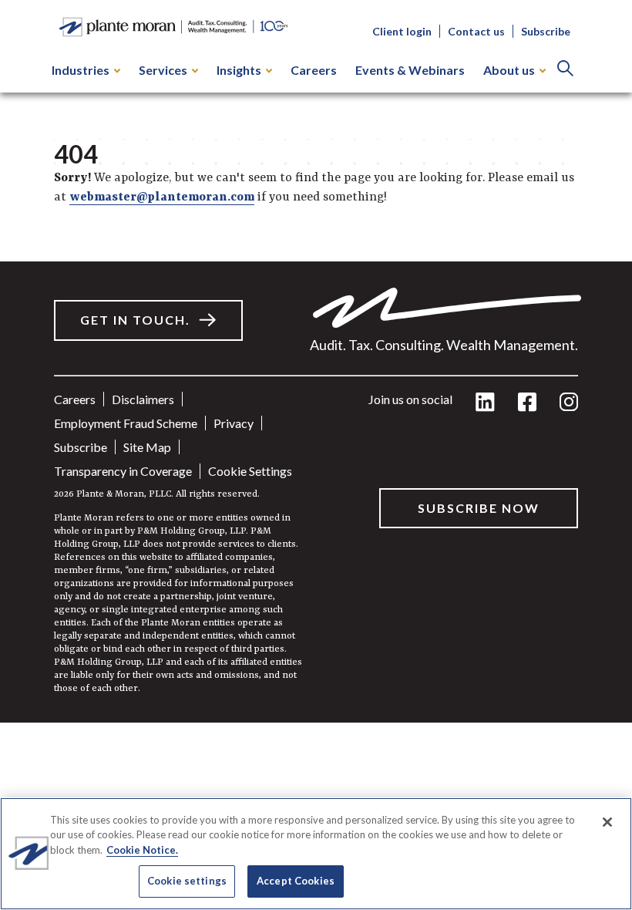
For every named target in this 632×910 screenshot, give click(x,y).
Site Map (147, 447)
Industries (80, 69)
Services (163, 69)
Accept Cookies (295, 881)
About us (509, 69)
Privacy (233, 423)
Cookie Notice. (142, 850)
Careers (314, 69)
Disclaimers (143, 399)
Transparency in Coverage (123, 470)
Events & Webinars (410, 69)
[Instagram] (569, 403)
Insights (239, 69)
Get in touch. (135, 319)
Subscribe (545, 31)
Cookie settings (250, 470)
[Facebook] (527, 403)
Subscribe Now (479, 508)
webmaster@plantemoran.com (161, 197)
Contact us (476, 31)
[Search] (565, 69)
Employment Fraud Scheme (125, 423)
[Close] (607, 822)
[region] (316, 853)
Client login (402, 31)
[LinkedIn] (485, 403)
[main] (316, 361)
